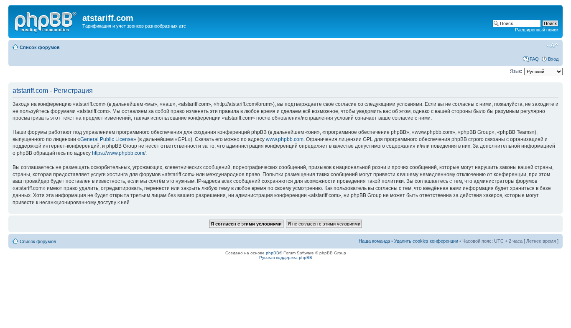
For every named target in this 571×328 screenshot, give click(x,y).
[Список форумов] (46, 20)
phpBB (272, 253)
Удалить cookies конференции (426, 240)
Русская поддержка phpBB (285, 257)
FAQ (534, 59)
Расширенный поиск (536, 29)
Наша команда (374, 240)
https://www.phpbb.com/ (118, 153)
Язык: (516, 71)
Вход (553, 59)
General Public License (106, 139)
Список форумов (40, 47)
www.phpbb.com (284, 139)
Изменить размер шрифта (552, 45)
